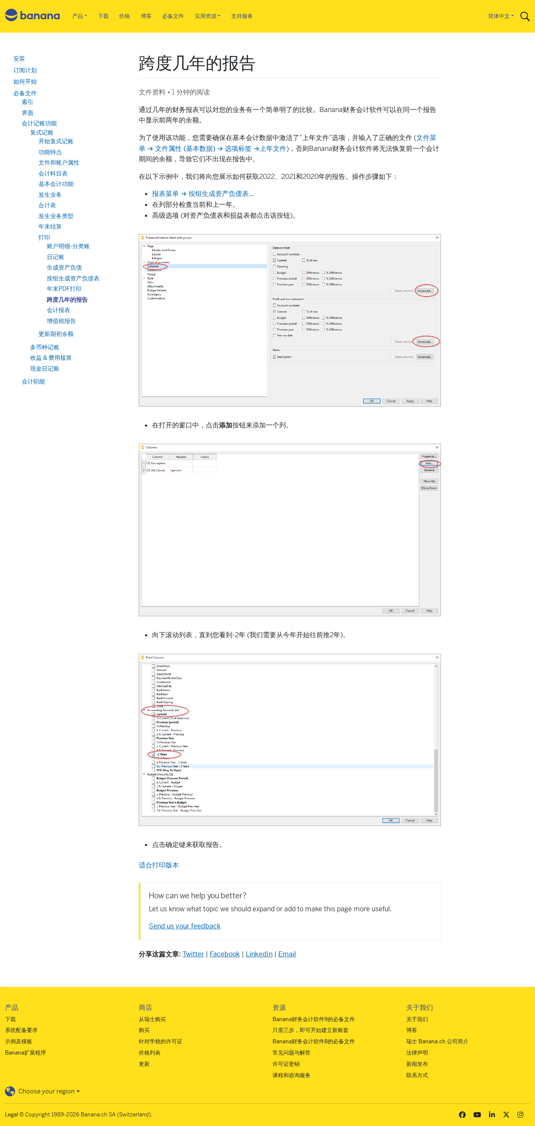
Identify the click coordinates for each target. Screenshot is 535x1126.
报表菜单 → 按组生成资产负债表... (203, 193)
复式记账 (42, 132)
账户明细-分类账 (68, 246)
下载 (103, 16)
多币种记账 (44, 347)
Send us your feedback (185, 926)
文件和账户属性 (58, 162)
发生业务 (50, 194)
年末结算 (50, 226)
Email (287, 954)
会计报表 (58, 310)
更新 (144, 1064)
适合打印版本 (159, 865)
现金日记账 (44, 368)
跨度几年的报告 (67, 299)
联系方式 (417, 1075)
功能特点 (50, 152)
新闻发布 (417, 1064)
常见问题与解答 (292, 1052)
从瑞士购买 (152, 1019)
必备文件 (173, 16)
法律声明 (417, 1052)
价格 (124, 16)
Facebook (225, 954)
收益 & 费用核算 (51, 357)
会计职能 (33, 381)
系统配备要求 (21, 1030)
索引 (27, 102)
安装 (19, 58)
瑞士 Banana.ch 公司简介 (437, 1041)
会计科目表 (53, 173)
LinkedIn (259, 954)
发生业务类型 (56, 216)
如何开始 (25, 81)
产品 (77, 16)
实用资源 (206, 16)
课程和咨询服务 (292, 1075)
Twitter (193, 954)
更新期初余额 (56, 334)
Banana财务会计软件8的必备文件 (314, 1041)
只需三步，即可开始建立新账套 (311, 1030)
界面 (27, 113)
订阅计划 (25, 70)
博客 (146, 16)
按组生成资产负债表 (73, 278)
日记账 (55, 257)
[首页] (32, 16)
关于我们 (417, 1019)
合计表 (47, 205)
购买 (144, 1030)
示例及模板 (18, 1041)
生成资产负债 (64, 267)
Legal (11, 1114)
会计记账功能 (39, 123)
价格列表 (149, 1052)
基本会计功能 (56, 184)
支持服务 (242, 16)
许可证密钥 (286, 1064)
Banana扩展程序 (25, 1052)
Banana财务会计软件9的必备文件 (314, 1019)
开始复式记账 (56, 141)
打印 (44, 237)
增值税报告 (61, 321)
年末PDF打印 (64, 288)
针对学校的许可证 (160, 1041)
